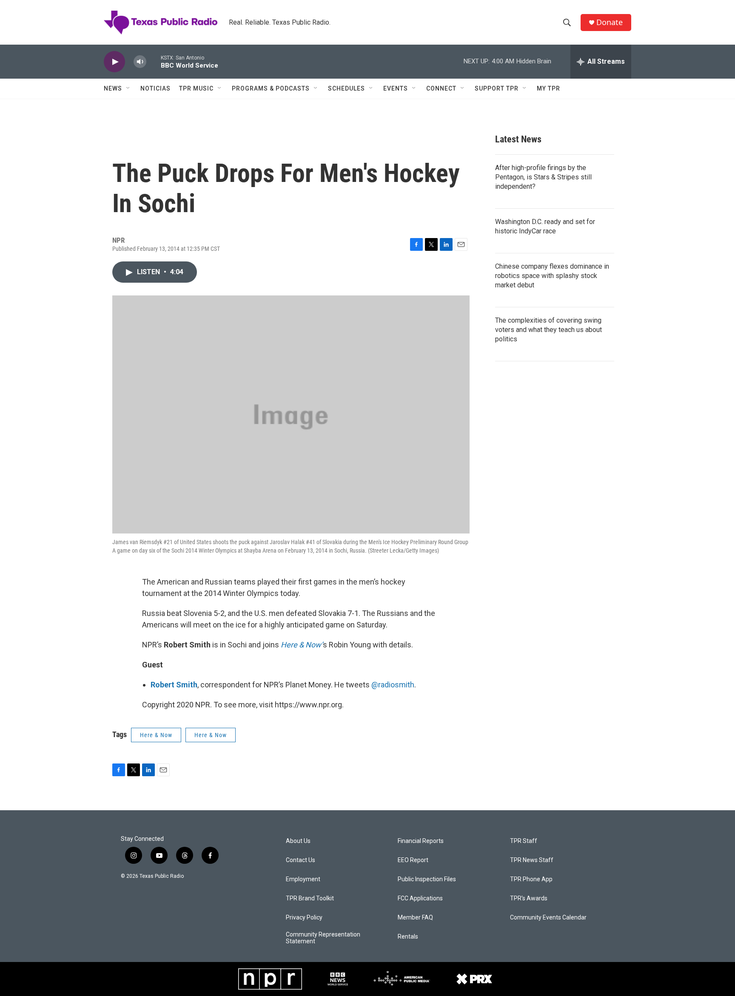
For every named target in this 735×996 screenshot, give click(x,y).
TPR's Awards (528, 898)
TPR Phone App (531, 879)
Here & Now (156, 735)
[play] (114, 62)
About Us (298, 841)
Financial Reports (421, 841)
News (113, 88)
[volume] (140, 61)
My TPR (548, 88)
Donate (609, 22)
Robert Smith (174, 684)
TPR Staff (523, 841)
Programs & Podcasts (271, 88)
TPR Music (196, 88)
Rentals (408, 937)
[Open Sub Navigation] (128, 88)
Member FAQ (415, 917)
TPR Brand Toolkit (310, 898)
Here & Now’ (302, 644)
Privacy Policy (304, 917)
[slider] (153, 61)
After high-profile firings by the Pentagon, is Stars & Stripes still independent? (543, 177)
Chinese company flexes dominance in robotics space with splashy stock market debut (552, 275)
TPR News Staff (531, 860)
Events (395, 88)
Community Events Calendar (548, 917)
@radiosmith (392, 684)
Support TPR (496, 88)
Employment (303, 879)
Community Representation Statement (323, 938)
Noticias (155, 88)
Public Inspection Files (427, 879)
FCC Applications (420, 898)
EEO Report (413, 860)
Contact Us (300, 860)
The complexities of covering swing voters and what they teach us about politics (548, 329)
